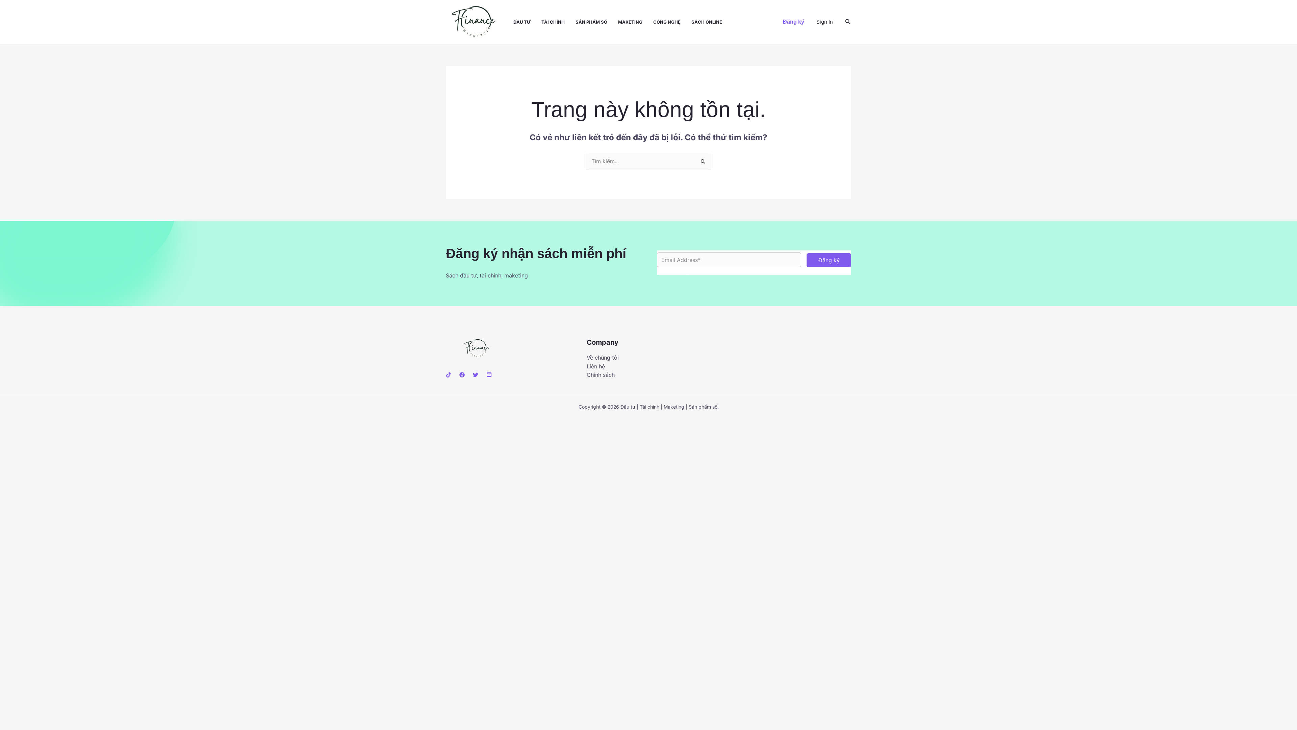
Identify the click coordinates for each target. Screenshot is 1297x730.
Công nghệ (667, 22)
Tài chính (553, 22)
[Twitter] (475, 375)
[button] (793, 22)
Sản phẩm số (591, 22)
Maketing (630, 22)
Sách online (706, 22)
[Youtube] (489, 375)
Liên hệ (596, 366)
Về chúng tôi (603, 357)
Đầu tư (522, 22)
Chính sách (601, 374)
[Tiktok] (448, 375)
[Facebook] (462, 375)
